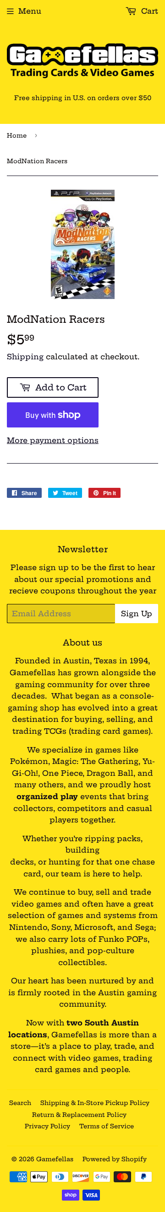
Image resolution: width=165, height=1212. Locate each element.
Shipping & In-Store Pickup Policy (94, 1102)
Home (17, 135)
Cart (148, 11)
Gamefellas (54, 1159)
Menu (29, 11)
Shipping (25, 356)
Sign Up (136, 613)
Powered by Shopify (114, 1159)
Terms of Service (106, 1126)
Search (20, 1102)
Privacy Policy (47, 1126)
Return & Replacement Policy (79, 1114)
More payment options (53, 440)
